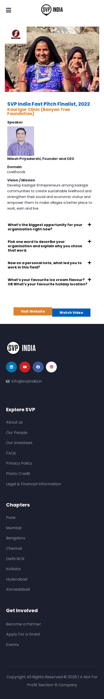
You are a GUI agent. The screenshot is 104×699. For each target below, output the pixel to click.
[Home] (21, 349)
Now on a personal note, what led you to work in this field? (45, 265)
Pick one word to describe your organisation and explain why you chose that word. (45, 246)
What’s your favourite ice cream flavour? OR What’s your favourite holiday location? (47, 282)
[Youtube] (24, 367)
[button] (52, 227)
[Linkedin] (11, 367)
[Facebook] (38, 367)
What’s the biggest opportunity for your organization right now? (45, 227)
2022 (84, 104)
